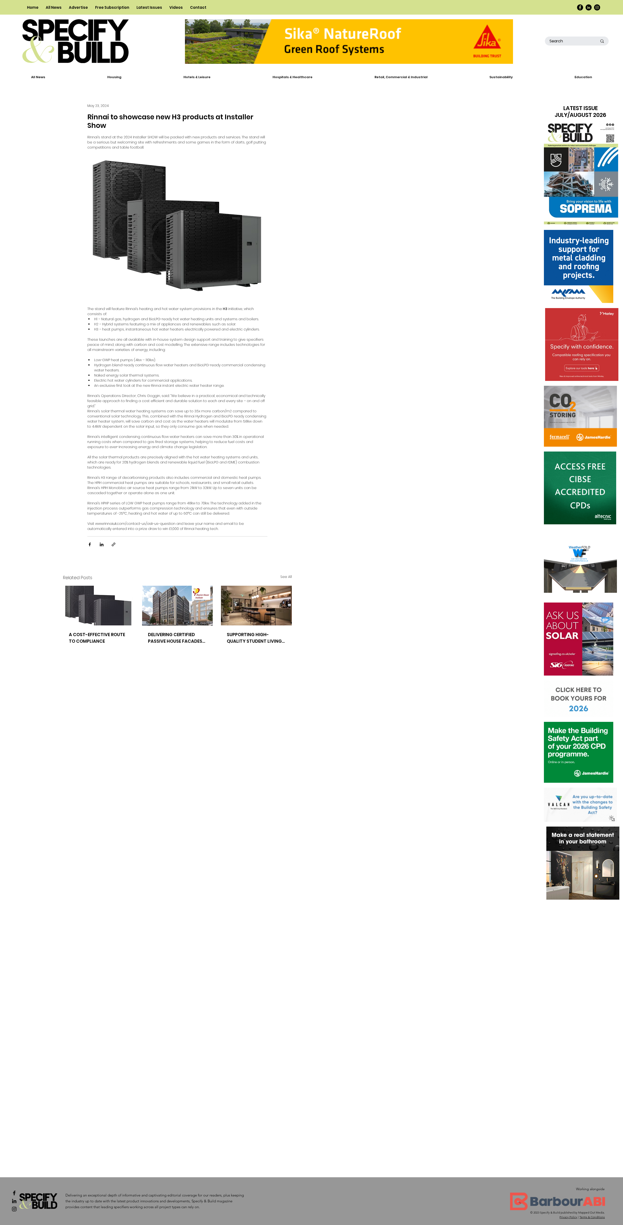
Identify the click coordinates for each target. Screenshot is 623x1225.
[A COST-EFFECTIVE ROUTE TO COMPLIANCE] (98, 605)
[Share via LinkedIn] (101, 544)
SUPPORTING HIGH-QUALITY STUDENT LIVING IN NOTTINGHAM (254, 637)
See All (286, 576)
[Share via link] (113, 544)
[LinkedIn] (589, 7)
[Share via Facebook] (89, 544)
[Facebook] (580, 7)
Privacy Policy (568, 1217)
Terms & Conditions (592, 1217)
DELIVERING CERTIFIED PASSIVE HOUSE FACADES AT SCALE (175, 637)
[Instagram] (597, 7)
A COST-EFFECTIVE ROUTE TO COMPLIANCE (97, 637)
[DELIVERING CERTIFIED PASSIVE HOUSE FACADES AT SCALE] (177, 606)
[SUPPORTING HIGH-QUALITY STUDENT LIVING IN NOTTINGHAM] (256, 605)
